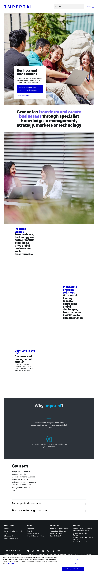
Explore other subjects (23, 95)
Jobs (6, 533)
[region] (49, 564)
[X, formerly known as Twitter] (33, 551)
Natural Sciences (33, 533)
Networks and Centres (58, 531)
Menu (89, 7)
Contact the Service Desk (13, 531)
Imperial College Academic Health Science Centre (82, 530)
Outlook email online (11, 538)
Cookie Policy (10, 563)
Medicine (30, 531)
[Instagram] (48, 551)
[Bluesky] (59, 551)
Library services (9, 536)
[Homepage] (28, 7)
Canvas (6, 529)
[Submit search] (82, 6)
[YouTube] (38, 551)
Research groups (56, 533)
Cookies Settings (73, 559)
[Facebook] (28, 551)
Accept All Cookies (73, 569)
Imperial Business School (35, 536)
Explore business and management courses (28, 88)
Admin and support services (59, 529)
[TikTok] (53, 551)
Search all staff (55, 536)
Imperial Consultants (80, 542)
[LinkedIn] (43, 551)
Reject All (73, 564)
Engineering (31, 529)
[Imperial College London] (13, 551)
